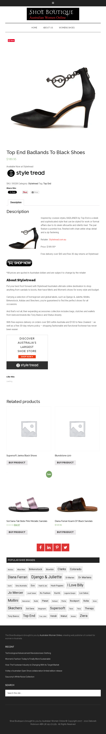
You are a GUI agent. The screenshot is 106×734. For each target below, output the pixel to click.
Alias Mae (21, 570)
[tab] (16, 202)
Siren (95, 601)
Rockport (74, 600)
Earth (10, 586)
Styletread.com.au (57, 239)
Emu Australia (21, 586)
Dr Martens (84, 577)
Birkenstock (35, 569)
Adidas (10, 570)
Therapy (89, 608)
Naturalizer (26, 601)
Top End (47, 183)
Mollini (13, 600)
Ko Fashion (45, 593)
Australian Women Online (51, 635)
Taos (71, 609)
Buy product (17, 462)
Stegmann (42, 609)
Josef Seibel (31, 593)
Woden (73, 616)
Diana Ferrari (17, 577)
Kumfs (57, 593)
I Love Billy (75, 585)
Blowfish (50, 569)
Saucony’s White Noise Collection (19, 677)
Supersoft (57, 608)
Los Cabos (83, 593)
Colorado (75, 569)
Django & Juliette (46, 577)
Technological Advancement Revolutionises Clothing (28, 653)
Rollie (86, 601)
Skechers (15, 608)
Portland (55, 601)
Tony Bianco (13, 616)
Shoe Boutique (53, 14)
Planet (45, 601)
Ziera (84, 616)
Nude (36, 601)
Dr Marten (70, 577)
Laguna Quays (69, 593)
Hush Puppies (57, 585)
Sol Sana (30, 608)
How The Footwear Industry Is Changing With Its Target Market (32, 665)
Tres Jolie (42, 616)
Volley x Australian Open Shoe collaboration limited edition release (33, 671)
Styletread (33, 183)
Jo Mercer (15, 593)
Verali (53, 616)
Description (16, 202)
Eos (33, 585)
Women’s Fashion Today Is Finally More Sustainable (27, 659)
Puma (64, 601)
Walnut (64, 616)
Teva (79, 609)
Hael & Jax (43, 586)
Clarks (62, 569)
